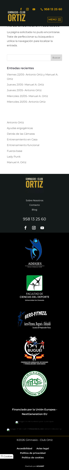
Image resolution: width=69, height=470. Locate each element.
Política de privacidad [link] (33, 453)
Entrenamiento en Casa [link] (22, 139)
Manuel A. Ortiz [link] (16, 162)
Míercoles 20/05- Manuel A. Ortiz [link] (27, 96)
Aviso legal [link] (42, 448)
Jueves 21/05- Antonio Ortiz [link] (24, 90)
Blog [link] (34, 209)
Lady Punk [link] (14, 156)
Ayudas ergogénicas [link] (20, 128)
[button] (55, 21)
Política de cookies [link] (33, 457)
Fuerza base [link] (14, 151)
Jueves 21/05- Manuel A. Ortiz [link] (25, 84)
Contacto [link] (34, 205)
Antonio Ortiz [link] (15, 122)
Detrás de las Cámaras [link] (21, 133)
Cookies (8, 456)
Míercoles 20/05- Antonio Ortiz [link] (26, 101)
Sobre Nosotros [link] (34, 200)
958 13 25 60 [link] (34, 219)
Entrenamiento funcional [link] (23, 145)
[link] (17, 15)
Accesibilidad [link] (24, 448)
